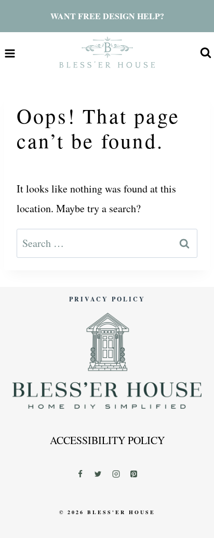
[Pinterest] (134, 473)
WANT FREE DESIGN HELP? (107, 16)
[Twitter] (98, 473)
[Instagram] (116, 473)
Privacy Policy (107, 299)
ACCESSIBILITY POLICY (107, 440)
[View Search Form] (205, 53)
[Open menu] (10, 53)
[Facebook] (80, 473)
